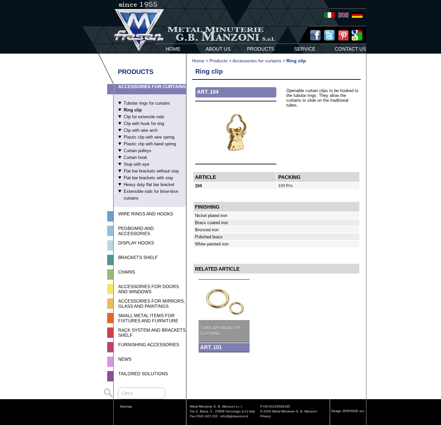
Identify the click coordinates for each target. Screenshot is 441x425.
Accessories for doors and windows (148, 289)
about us (218, 49)
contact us (350, 49)
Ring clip (133, 110)
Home (198, 60)
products (260, 49)
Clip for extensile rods (144, 116)
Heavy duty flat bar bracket (149, 184)
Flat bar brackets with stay (148, 177)
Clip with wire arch (141, 130)
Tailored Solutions (143, 373)
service (304, 49)
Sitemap (126, 406)
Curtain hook (135, 157)
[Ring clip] (235, 162)
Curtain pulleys (137, 150)
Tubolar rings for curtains (147, 103)
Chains (126, 272)
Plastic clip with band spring (150, 143)
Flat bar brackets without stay (151, 171)
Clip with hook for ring (144, 123)
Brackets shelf (138, 257)
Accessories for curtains (152, 86)
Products (219, 60)
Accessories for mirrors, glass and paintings (151, 303)
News (124, 359)
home (173, 49)
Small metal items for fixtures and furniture (148, 318)
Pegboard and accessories (136, 231)
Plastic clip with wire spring (149, 137)
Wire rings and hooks (145, 213)
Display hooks (136, 242)
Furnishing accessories (148, 344)
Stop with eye (136, 164)
